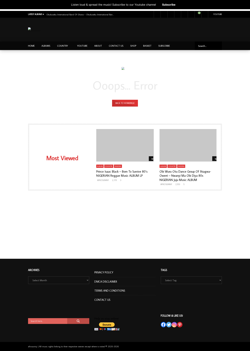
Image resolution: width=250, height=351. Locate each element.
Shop (133, 45)
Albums (45, 45)
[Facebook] (157, 14)
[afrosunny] (34, 29)
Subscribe (169, 4)
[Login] (204, 14)
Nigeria (118, 166)
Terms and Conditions (109, 290)
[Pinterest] (179, 324)
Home (31, 45)
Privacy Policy (103, 272)
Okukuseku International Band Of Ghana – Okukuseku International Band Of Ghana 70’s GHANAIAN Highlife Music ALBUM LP (80, 14)
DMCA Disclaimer (105, 281)
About (98, 45)
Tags (164, 270)
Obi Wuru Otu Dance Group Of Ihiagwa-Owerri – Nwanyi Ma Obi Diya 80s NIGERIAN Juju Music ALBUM (185, 176)
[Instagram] (177, 14)
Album (100, 166)
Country (62, 45)
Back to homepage (125, 103)
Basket (147, 45)
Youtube (217, 14)
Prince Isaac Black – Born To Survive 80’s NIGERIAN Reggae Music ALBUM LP (121, 174)
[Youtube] (170, 14)
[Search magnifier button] (78, 321)
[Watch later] (184, 14)
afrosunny (103, 180)
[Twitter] (164, 14)
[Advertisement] (160, 29)
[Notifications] (191, 14)
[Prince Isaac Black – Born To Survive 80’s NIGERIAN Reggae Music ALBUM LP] (125, 145)
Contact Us (116, 45)
